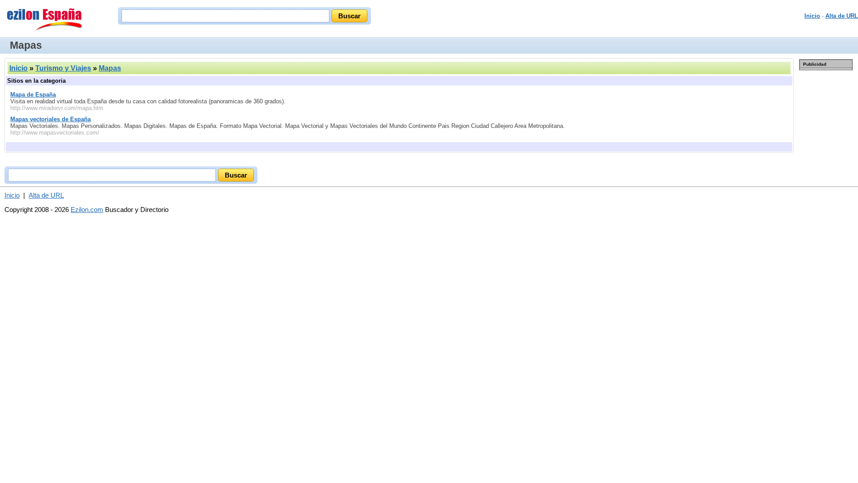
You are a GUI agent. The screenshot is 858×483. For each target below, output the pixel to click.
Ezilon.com (87, 209)
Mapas (110, 68)
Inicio (812, 16)
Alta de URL (841, 16)
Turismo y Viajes (63, 68)
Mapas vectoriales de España (50, 119)
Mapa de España (33, 94)
